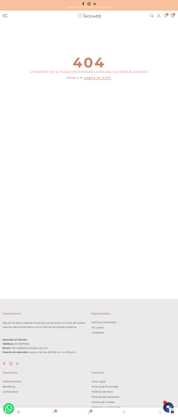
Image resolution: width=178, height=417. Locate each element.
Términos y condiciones (106, 407)
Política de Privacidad (105, 386)
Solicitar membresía (104, 322)
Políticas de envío (102, 391)
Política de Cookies (103, 402)
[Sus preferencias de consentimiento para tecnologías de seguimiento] (172, 411)
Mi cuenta (98, 327)
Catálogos (98, 332)
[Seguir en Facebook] (83, 4)
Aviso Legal (99, 381)
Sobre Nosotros (12, 381)
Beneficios (9, 386)
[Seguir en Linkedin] (94, 4)
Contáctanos (10, 391)
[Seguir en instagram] (89, 4)
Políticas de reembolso (105, 396)
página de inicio (98, 77)
